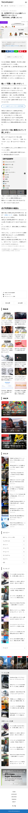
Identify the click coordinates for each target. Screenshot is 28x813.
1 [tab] (10, 783)
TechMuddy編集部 (11, 292)
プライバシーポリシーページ (11, 45)
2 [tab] (12, 783)
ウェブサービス (4, 22)
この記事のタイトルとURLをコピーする (14, 56)
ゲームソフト (5, 402)
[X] (13, 806)
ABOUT (14, 801)
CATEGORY (14, 794)
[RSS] (15, 806)
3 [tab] (13, 783)
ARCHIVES (14, 796)
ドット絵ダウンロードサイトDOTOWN (13, 106)
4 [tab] (14, 783)
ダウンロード (7, 296)
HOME (14, 791)
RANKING (14, 799)
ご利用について (8, 215)
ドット (11, 296)
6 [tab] (17, 783)
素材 (14, 296)
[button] (3, 173)
